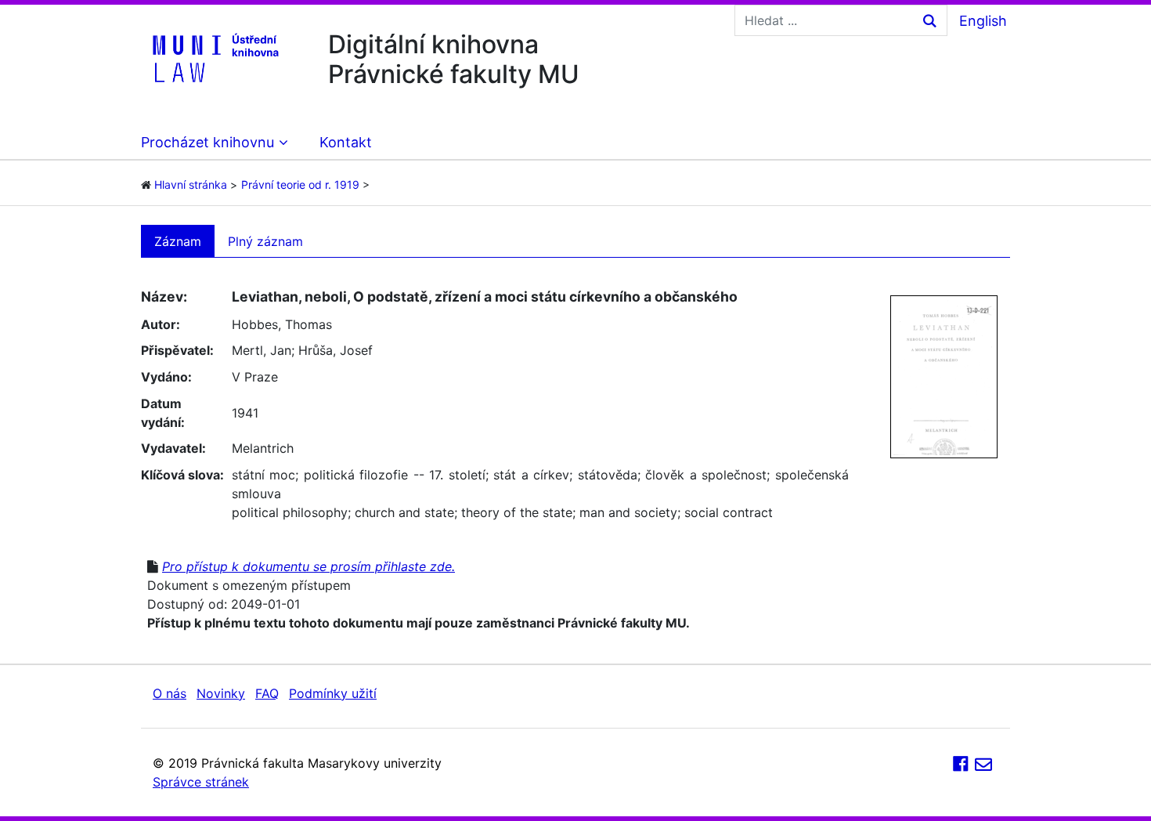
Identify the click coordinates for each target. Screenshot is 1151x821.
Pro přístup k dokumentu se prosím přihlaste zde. (308, 566)
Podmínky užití (333, 693)
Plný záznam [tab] (265, 241)
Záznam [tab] (177, 241)
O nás (169, 693)
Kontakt (345, 142)
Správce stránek (201, 782)
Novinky (221, 693)
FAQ (267, 693)
